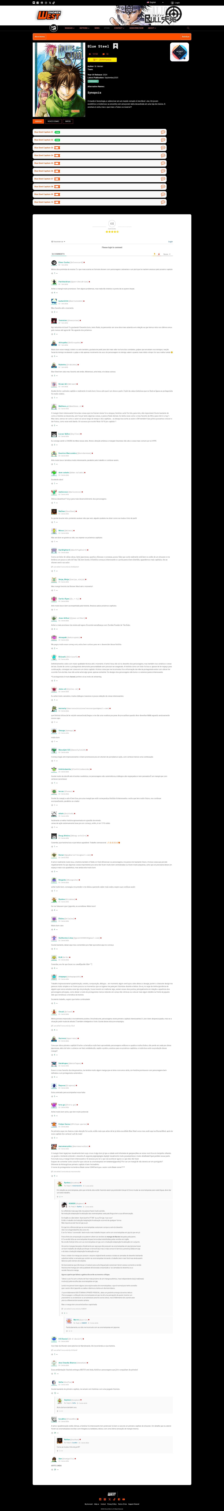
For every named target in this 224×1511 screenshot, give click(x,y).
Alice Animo (40, 37)
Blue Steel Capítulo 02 (43, 140)
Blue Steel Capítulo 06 (43, 171)
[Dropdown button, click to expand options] (188, 28)
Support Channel (133, 1504)
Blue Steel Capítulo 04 (43, 155)
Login (170, 242)
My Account (89, 1504)
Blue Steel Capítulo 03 (43, 148)
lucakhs (74, 1443)
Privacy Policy (111, 1504)
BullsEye (185, 37)
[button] (70, 28)
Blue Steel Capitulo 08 (43, 186)
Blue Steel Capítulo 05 (43, 163)
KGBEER (84, 1323)
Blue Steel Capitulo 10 (43, 202)
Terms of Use (122, 1504)
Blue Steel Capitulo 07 (43, 179)
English (152, 2)
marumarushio (77, 1186)
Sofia (74, 1403)
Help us (96, 1504)
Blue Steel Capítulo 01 (43, 132)
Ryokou (79, 1206)
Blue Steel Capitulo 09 (43, 194)
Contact (103, 1504)
